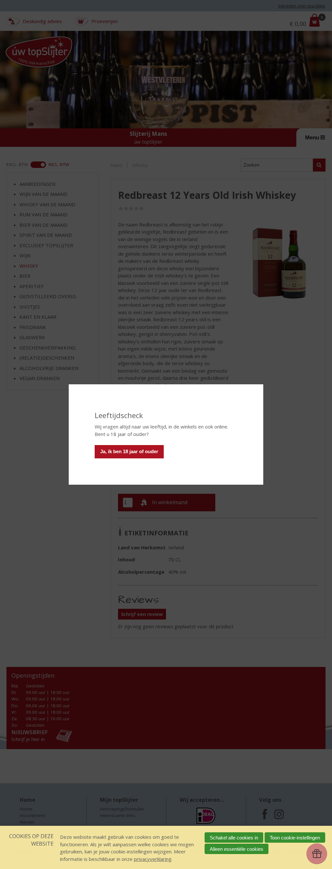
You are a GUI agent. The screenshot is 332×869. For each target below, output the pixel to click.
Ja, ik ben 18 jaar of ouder (129, 451)
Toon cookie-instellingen (295, 837)
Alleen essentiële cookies (236, 849)
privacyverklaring (153, 859)
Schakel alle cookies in (234, 837)
